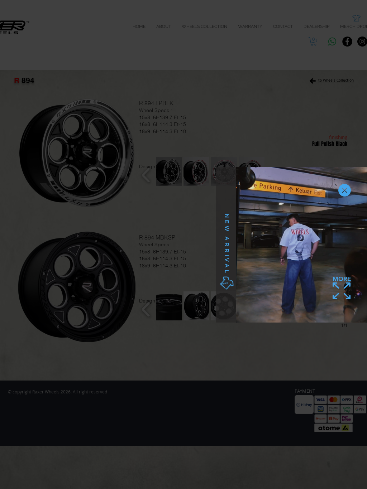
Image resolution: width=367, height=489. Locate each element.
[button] (344, 190)
